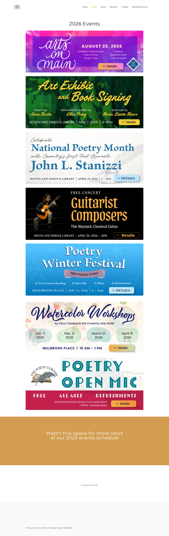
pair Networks (65, 528)
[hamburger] (23, 7)
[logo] (17, 7)
